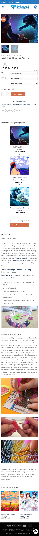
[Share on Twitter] (10, 110)
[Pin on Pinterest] (16, 110)
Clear (36, 70)
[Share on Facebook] (6, 110)
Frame (3, 78)
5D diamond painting (21, 258)
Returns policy (10, 530)
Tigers (3, 106)
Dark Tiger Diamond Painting (19, 269)
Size (2, 73)
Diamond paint (27, 246)
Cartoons (13, 104)
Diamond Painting (18, 260)
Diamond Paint (16, 335)
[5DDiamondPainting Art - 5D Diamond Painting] (19, 7)
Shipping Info (30, 529)
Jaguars (29, 104)
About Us (23, 530)
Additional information (10, 238)
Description (5, 235)
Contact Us (31, 530)
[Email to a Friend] (13, 110)
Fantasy (24, 104)
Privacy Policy (8, 529)
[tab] (19, 235)
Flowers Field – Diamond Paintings (8, 515)
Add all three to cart (19, 225)
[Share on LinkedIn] (20, 110)
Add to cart (18, 94)
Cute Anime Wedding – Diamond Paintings (27, 515)
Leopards (33, 104)
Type (3, 83)
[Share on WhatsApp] (3, 110)
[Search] (35, 7)
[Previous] (4, 29)
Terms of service (19, 529)
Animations (7, 104)
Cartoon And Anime (14, 55)
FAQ (17, 530)
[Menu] (2, 7)
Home (3, 55)
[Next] (34, 29)
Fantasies (18, 104)
